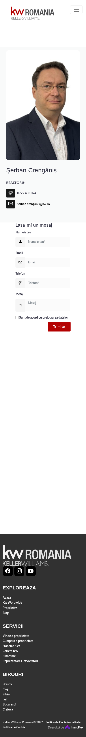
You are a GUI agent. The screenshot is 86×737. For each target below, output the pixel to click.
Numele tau (23, 232)
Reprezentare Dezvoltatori (20, 661)
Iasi (5, 699)
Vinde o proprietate (16, 636)
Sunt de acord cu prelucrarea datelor (43, 317)
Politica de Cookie (14, 727)
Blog (6, 613)
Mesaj (19, 294)
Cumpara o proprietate (18, 641)
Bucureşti (9, 704)
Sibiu (6, 694)
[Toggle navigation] (76, 9)
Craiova (8, 709)
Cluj (5, 689)
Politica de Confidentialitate (62, 722)
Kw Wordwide (12, 602)
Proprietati (10, 608)
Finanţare (9, 656)
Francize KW (11, 646)
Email (19, 253)
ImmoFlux (76, 727)
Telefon (20, 273)
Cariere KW (11, 651)
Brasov (7, 684)
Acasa (7, 597)
